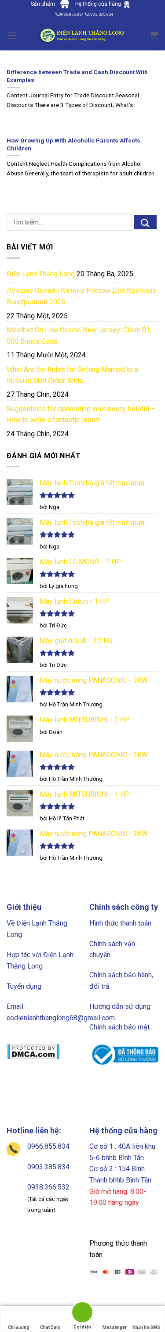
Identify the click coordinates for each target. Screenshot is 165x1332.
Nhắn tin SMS (146, 1327)
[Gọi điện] (82, 1313)
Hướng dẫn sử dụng (119, 1006)
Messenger (115, 1327)
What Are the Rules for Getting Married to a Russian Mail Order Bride (72, 375)
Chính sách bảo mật (119, 1027)
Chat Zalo (50, 1327)
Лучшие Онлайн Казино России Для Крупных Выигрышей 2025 (81, 296)
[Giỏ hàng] (154, 35)
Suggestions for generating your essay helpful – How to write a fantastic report (81, 414)
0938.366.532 (48, 1187)
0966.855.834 (48, 1146)
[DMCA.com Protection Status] (33, 1051)
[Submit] (145, 222)
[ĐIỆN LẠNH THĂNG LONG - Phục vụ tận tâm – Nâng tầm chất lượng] (82, 35)
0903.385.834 (48, 1167)
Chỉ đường (18, 1327)
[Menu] (12, 35)
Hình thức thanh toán (120, 923)
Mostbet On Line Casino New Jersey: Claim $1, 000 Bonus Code (79, 335)
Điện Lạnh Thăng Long (41, 274)
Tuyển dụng (24, 986)
